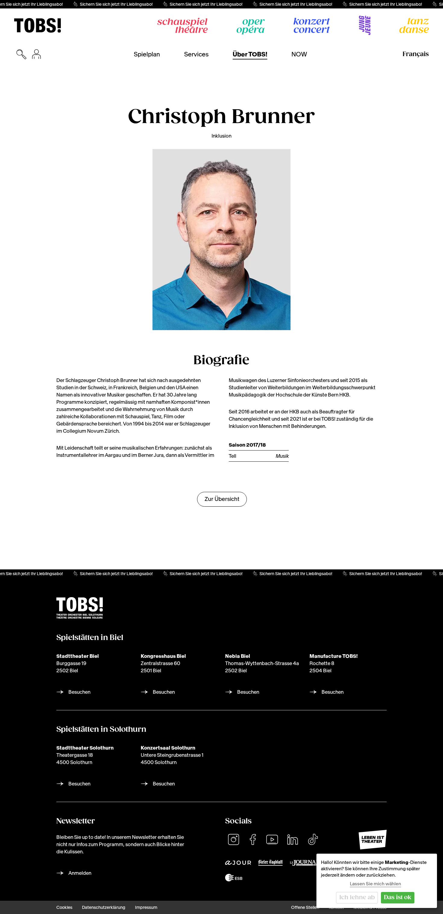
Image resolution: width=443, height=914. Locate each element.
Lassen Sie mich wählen (375, 884)
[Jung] (364, 25)
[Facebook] (252, 839)
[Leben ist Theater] (373, 839)
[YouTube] (272, 839)
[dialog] (376, 881)
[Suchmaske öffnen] (21, 54)
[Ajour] (238, 863)
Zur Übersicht (222, 498)
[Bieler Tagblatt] (270, 863)
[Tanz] (414, 25)
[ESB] (233, 877)
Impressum (146, 907)
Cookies (64, 907)
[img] (37, 25)
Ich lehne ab (357, 897)
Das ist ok (397, 897)
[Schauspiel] (182, 25)
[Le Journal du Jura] (304, 863)
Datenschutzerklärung (103, 907)
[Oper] (251, 26)
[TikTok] (313, 839)
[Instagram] (233, 839)
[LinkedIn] (292, 839)
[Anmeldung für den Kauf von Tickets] (36, 54)
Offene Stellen (305, 907)
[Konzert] (312, 25)
